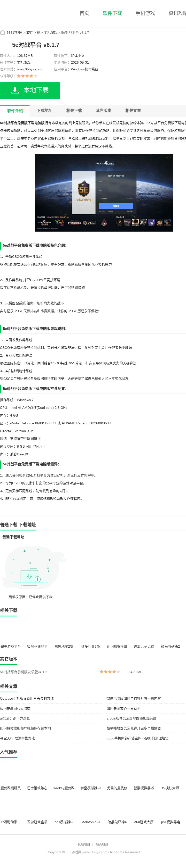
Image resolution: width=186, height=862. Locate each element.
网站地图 (84, 844)
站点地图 (102, 844)
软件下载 (112, 13)
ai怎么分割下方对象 (15, 718)
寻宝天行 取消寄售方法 (17, 738)
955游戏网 (15, 32)
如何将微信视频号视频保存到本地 (25, 728)
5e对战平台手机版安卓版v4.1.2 (23, 672)
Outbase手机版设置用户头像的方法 (27, 698)
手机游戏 (145, 13)
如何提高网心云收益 (15, 708)
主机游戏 (50, 32)
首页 (84, 13)
